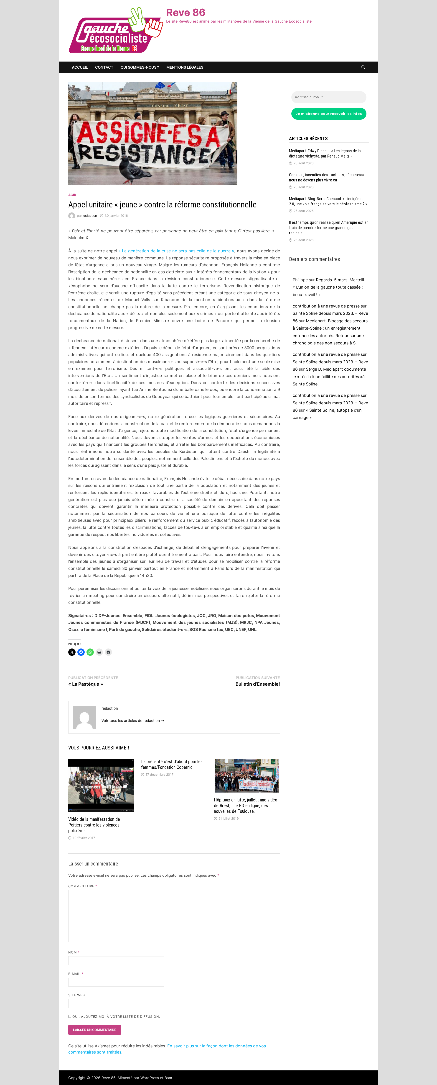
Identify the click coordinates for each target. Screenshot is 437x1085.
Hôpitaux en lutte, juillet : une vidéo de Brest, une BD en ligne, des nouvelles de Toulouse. (245, 805)
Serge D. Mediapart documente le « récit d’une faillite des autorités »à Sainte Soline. (329, 376)
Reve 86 (186, 12)
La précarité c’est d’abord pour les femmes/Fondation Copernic (172, 764)
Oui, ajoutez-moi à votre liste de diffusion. (115, 1016)
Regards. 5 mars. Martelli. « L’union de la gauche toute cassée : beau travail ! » (329, 287)
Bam (168, 1077)
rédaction (90, 215)
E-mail (76, 974)
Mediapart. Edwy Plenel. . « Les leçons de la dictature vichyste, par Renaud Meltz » (325, 153)
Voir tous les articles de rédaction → (133, 720)
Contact (104, 67)
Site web (76, 995)
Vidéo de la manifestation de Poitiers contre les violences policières (94, 824)
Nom (74, 952)
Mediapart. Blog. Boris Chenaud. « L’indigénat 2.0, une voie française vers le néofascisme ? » (328, 201)
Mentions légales (184, 67)
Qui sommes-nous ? (140, 67)
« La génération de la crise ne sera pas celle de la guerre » (176, 250)
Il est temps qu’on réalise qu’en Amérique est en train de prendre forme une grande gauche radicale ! (328, 227)
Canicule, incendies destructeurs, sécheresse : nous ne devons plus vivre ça (328, 177)
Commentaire (82, 886)
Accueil (80, 67)
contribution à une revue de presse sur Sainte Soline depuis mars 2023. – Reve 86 (330, 313)
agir (72, 195)
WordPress (149, 1077)
